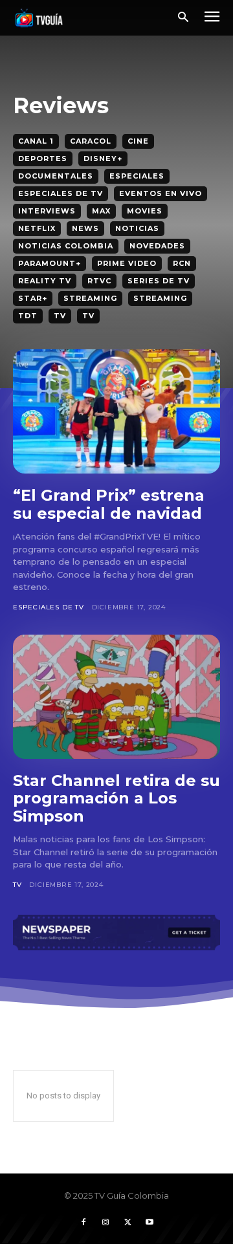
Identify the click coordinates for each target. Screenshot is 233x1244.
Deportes (42, 158)
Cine (138, 141)
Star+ (32, 298)
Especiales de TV (60, 193)
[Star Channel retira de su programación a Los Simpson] (116, 697)
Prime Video (127, 263)
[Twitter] (127, 1222)
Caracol (90, 141)
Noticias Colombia (65, 245)
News (85, 228)
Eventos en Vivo (160, 193)
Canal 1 (36, 141)
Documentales (55, 175)
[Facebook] (83, 1222)
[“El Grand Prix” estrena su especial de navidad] (116, 411)
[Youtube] (149, 1222)
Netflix (37, 228)
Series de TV (159, 280)
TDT (28, 315)
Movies (144, 210)
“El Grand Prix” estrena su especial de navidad (109, 504)
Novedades (157, 245)
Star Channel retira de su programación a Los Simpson (116, 798)
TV (60, 315)
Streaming (90, 298)
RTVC (99, 280)
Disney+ (102, 158)
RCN (182, 263)
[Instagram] (105, 1222)
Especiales (136, 175)
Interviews (47, 210)
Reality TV (44, 280)
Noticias (137, 228)
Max (101, 210)
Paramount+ (49, 263)
